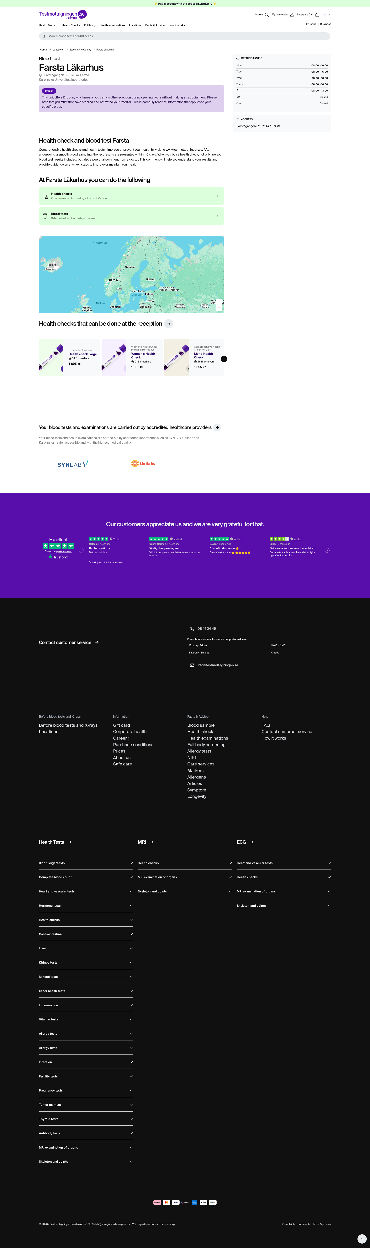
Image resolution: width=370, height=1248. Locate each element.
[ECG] (251, 842)
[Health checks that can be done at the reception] (168, 324)
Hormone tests (50, 905)
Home (43, 49)
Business (325, 24)
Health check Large (83, 354)
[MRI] (151, 842)
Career (120, 738)
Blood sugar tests (52, 863)
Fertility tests (48, 1076)
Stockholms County (80, 49)
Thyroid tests (48, 1119)
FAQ (266, 725)
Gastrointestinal (50, 934)
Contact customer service (287, 731)
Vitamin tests (48, 1019)
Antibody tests (50, 1133)
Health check (200, 731)
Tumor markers (50, 1105)
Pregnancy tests (51, 1090)
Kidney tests (48, 962)
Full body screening (206, 744)
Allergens (196, 777)
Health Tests (47, 25)
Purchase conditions (133, 744)
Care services (200, 763)
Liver (42, 948)
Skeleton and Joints (53, 1161)
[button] (184, 36)
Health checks (49, 920)
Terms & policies (322, 1224)
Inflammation (48, 1005)
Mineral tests (48, 977)
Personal (311, 24)
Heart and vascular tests (57, 891)
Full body (90, 25)
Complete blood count (55, 877)
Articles (194, 783)
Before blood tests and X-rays (68, 725)
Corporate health (130, 731)
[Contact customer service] (97, 642)
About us (122, 757)
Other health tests (52, 991)
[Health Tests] (70, 842)
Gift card (121, 725)
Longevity (196, 796)
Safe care (122, 763)
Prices (119, 751)
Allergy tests (199, 751)
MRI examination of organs (58, 1147)
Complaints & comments (296, 1224)
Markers (195, 770)
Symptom (196, 789)
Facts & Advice (155, 25)
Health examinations (112, 25)
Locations (135, 25)
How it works (176, 25)
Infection (45, 1062)
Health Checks (71, 25)
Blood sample (201, 725)
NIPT (192, 757)
